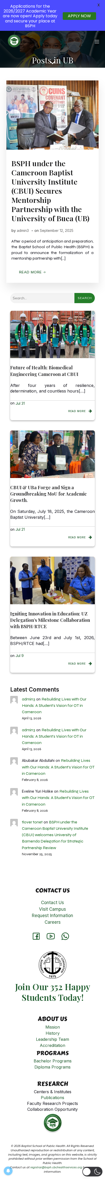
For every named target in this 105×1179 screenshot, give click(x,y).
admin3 (23, 230)
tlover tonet (32, 822)
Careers (53, 922)
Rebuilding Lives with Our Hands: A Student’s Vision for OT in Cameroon (54, 705)
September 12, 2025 (56, 230)
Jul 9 (20, 655)
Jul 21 (20, 529)
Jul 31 (20, 403)
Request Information (52, 915)
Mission (52, 1027)
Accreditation (52, 1045)
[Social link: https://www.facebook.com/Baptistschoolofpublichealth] (38, 936)
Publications (52, 1097)
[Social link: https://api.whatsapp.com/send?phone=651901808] (67, 936)
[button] (92, 1171)
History (53, 1033)
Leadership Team (52, 1039)
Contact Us (52, 902)
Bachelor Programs (53, 1060)
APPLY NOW (79, 16)
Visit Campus (52, 909)
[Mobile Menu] (97, 41)
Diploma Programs (52, 1067)
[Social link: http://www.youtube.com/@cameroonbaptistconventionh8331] (52, 936)
